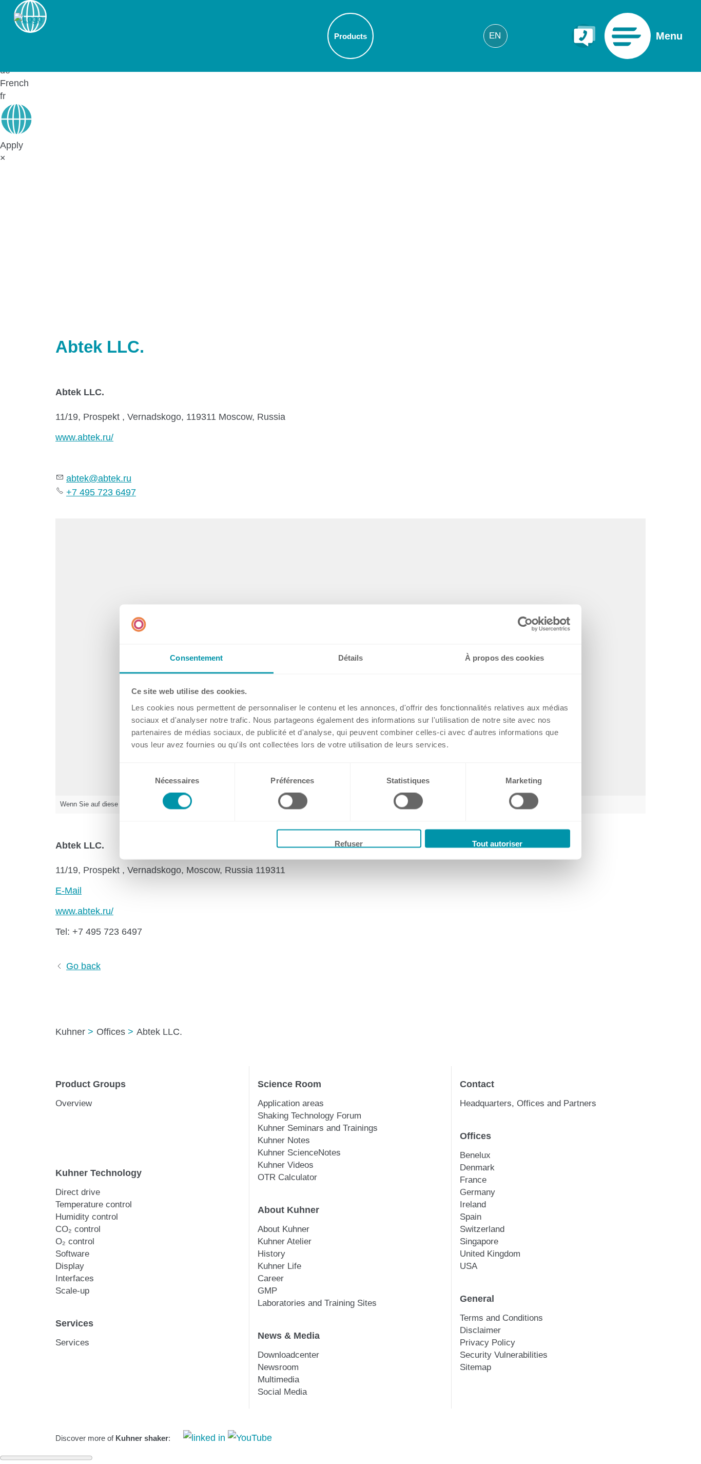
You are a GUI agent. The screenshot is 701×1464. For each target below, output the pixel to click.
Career (271, 1278)
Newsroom (278, 1367)
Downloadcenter (288, 1355)
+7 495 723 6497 (101, 492)
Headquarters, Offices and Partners (528, 1103)
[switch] (292, 801)
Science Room (289, 1084)
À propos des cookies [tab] (504, 657)
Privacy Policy (487, 1342)
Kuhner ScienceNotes (299, 1153)
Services (74, 1323)
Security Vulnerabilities (504, 1355)
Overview (73, 1103)
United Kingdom (490, 1254)
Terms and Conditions (501, 1318)
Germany (477, 1192)
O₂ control (74, 1241)
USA (468, 1266)
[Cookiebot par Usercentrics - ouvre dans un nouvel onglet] (525, 624)
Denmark (477, 1167)
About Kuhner (288, 1210)
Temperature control (93, 1204)
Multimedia (278, 1379)
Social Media (282, 1392)
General (477, 1299)
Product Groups (90, 1084)
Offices (475, 1136)
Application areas (291, 1103)
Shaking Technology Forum (309, 1116)
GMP (267, 1291)
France (473, 1180)
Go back (83, 966)
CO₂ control (78, 1229)
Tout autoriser (497, 843)
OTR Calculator (287, 1177)
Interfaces (74, 1278)
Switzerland (482, 1229)
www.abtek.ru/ (84, 437)
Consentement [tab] (196, 657)
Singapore (479, 1241)
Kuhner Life (279, 1266)
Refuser (349, 843)
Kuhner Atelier (284, 1241)
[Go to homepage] (28, 36)
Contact (477, 1084)
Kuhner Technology (98, 1173)
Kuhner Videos (286, 1165)
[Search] (554, 35)
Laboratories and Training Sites (317, 1303)
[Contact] (583, 36)
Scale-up (72, 1291)
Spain (470, 1217)
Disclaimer (480, 1330)
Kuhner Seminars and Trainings (318, 1128)
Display (69, 1266)
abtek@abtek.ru (98, 478)
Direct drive (77, 1192)
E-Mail (68, 890)
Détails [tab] (350, 657)
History (271, 1254)
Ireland (473, 1204)
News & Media (289, 1336)
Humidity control (86, 1217)
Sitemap (475, 1367)
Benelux (475, 1155)
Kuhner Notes (284, 1140)
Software (72, 1254)
